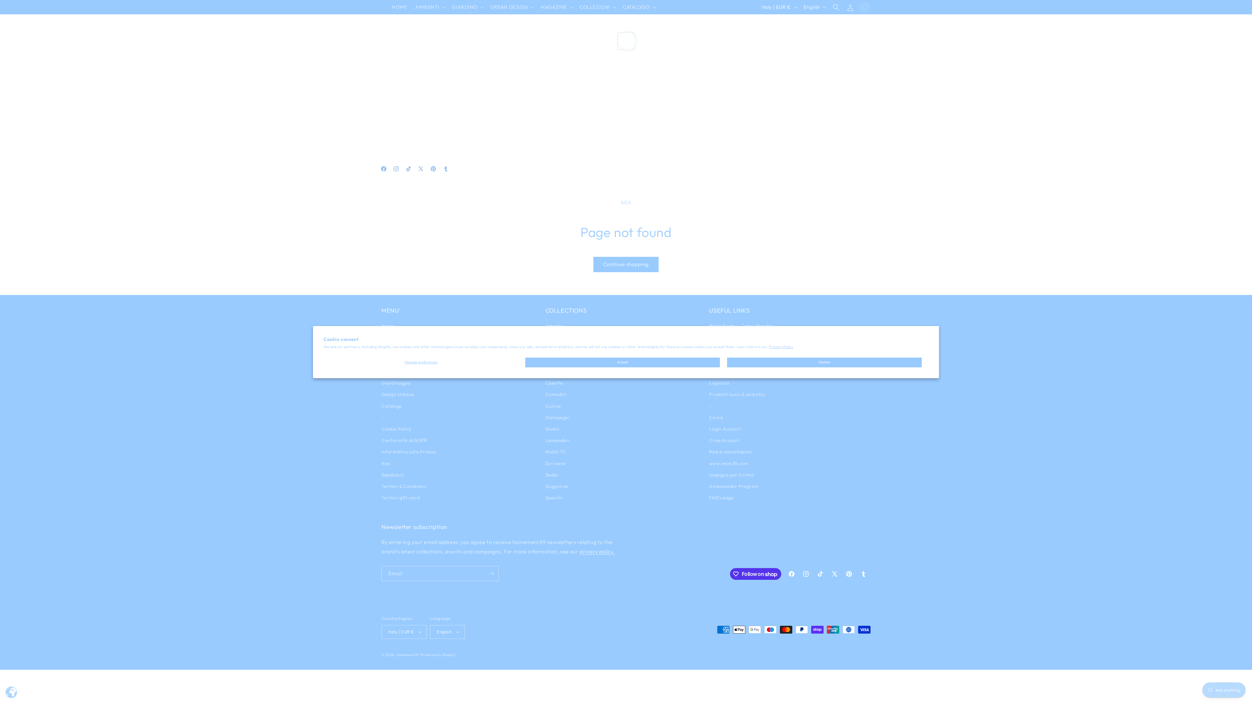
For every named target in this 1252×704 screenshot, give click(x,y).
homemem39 (408, 655)
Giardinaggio (395, 383)
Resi (386, 463)
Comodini (556, 394)
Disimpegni (557, 417)
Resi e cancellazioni (730, 452)
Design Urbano (397, 394)
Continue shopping (626, 264)
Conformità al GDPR (404, 440)
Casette (554, 383)
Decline (824, 362)
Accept (622, 362)
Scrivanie (555, 463)
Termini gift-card (400, 498)
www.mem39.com (728, 463)
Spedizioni (392, 475)
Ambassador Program (733, 486)
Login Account (725, 429)
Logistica (719, 383)
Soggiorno (556, 486)
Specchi (554, 498)
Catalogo (391, 406)
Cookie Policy (396, 429)
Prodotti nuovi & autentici (737, 394)
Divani (552, 429)
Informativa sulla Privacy (409, 452)
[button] (429, 7)
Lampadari (557, 440)
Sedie (551, 475)
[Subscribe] (491, 573)
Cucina (553, 406)
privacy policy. (597, 551)
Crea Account (724, 440)
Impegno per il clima (731, 475)
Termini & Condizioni (403, 486)
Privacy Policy (781, 347)
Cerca (716, 417)
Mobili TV (555, 452)
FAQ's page (721, 498)
